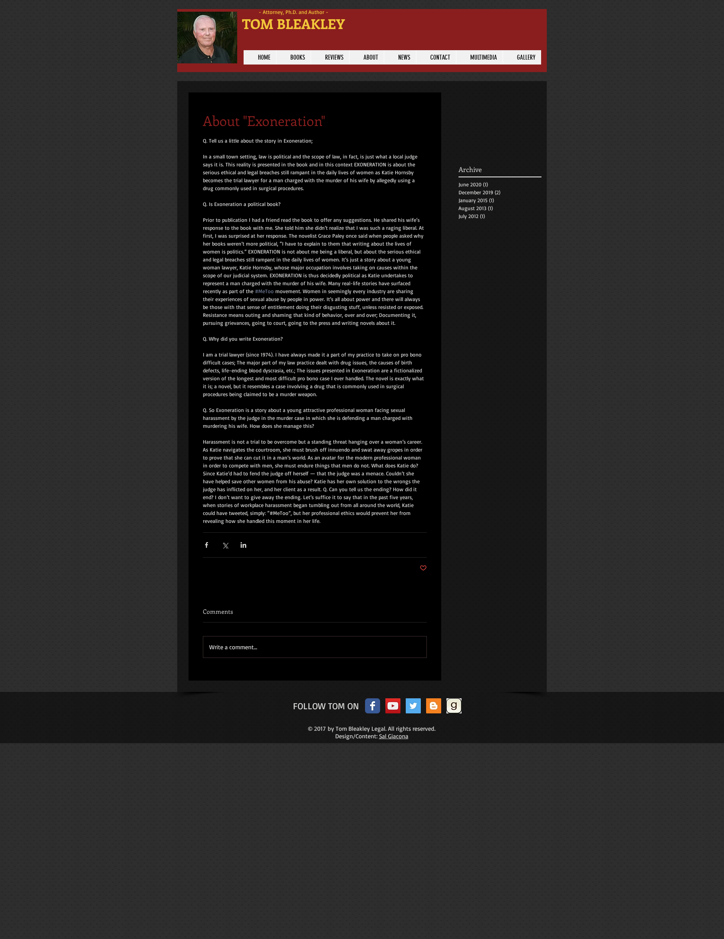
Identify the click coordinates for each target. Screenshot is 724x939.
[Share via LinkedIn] (243, 545)
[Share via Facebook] (206, 545)
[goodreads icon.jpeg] (454, 705)
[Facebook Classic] (372, 705)
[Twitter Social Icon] (413, 705)
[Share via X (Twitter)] (225, 545)
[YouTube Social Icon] (392, 705)
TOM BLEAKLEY (293, 23)
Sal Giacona (393, 736)
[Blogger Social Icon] (433, 705)
